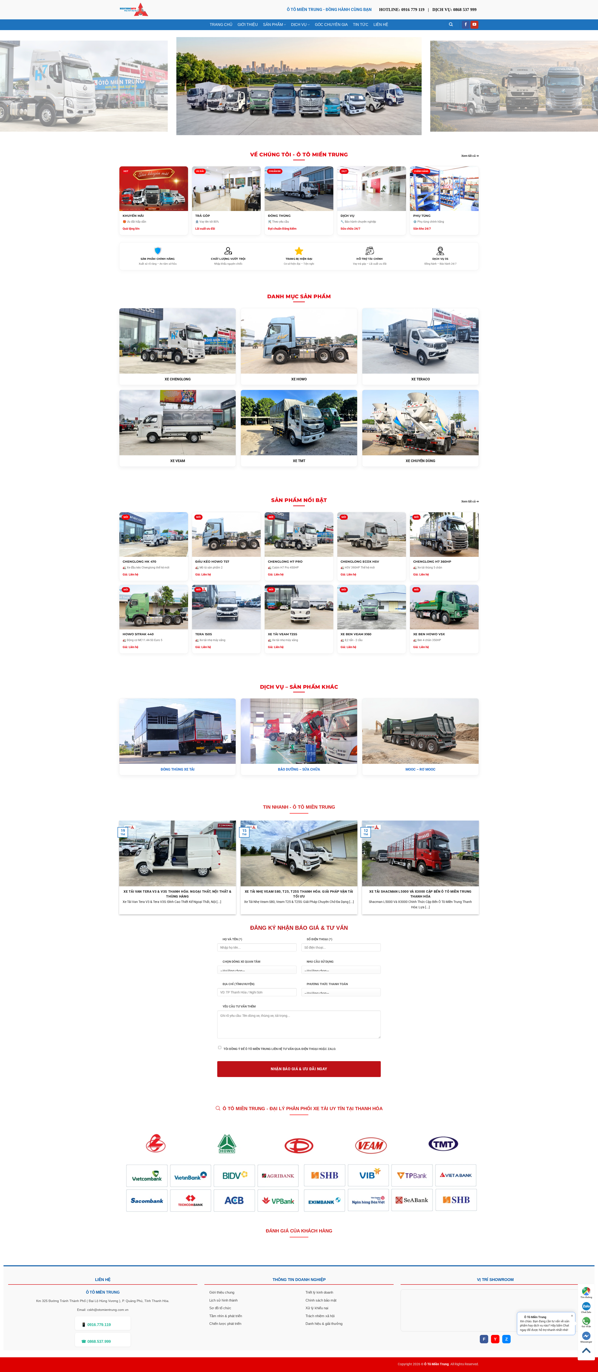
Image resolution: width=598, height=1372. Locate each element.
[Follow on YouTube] (474, 25)
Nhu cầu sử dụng (320, 961)
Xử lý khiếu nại (317, 1308)
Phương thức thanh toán (327, 984)
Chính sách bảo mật (321, 1300)
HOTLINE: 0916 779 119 (401, 9)
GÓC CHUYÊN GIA (331, 25)
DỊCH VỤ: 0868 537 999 (454, 9)
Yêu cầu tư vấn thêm (239, 1006)
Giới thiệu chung (221, 1292)
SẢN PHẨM (273, 25)
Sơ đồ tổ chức (220, 1308)
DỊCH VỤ (299, 25)
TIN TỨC (360, 25)
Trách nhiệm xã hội (320, 1316)
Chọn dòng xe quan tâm (241, 961)
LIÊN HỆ (381, 25)
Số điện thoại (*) (319, 939)
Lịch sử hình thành (223, 1300)
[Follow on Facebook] (466, 25)
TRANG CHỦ (221, 25)
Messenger (586, 1341)
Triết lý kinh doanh (319, 1292)
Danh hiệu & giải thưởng (324, 1324)
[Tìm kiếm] (451, 24)
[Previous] (16, 86)
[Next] (582, 86)
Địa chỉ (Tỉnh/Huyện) (239, 984)
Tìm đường (586, 1297)
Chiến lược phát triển (225, 1324)
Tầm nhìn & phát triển (225, 1316)
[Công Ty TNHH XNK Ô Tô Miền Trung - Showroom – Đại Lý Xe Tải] (134, 9)
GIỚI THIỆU (248, 25)
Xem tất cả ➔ (470, 155)
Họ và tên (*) (232, 939)
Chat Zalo (586, 1312)
